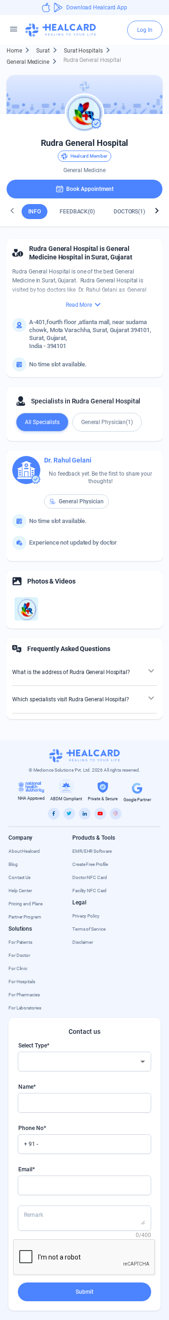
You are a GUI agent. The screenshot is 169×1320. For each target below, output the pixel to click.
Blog (13, 864)
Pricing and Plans (25, 903)
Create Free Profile (90, 864)
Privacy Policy (86, 915)
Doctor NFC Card (89, 877)
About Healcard (24, 851)
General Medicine (33, 61)
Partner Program (24, 916)
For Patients (20, 942)
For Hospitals (21, 981)
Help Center (20, 890)
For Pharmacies (24, 994)
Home (19, 50)
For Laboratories (24, 1007)
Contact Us (19, 877)
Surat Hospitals (88, 50)
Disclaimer (82, 942)
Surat (48, 50)
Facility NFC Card (89, 890)
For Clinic (17, 968)
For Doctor (19, 955)
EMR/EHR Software (91, 851)
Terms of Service (88, 929)
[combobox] (84, 1061)
